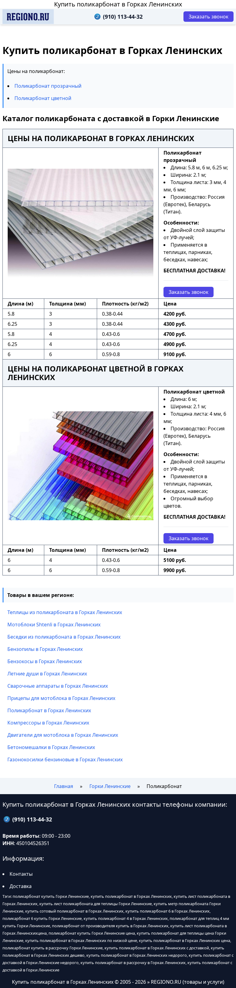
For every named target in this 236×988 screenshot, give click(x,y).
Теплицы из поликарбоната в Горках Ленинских (64, 612)
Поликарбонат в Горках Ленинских (49, 710)
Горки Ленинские (110, 786)
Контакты (21, 874)
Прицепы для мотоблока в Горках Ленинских (61, 698)
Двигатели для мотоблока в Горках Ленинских (62, 735)
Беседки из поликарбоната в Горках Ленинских (63, 636)
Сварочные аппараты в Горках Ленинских (57, 685)
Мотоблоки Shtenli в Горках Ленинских (53, 624)
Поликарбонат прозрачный (47, 86)
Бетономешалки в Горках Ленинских (51, 747)
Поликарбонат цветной (42, 98)
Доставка (21, 886)
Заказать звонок (188, 292)
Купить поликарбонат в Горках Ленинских (118, 4)
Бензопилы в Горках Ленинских (45, 649)
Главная (63, 786)
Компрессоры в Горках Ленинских (48, 722)
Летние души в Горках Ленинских (47, 673)
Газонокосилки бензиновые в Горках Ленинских (65, 759)
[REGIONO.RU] (28, 16)
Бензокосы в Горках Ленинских (44, 661)
